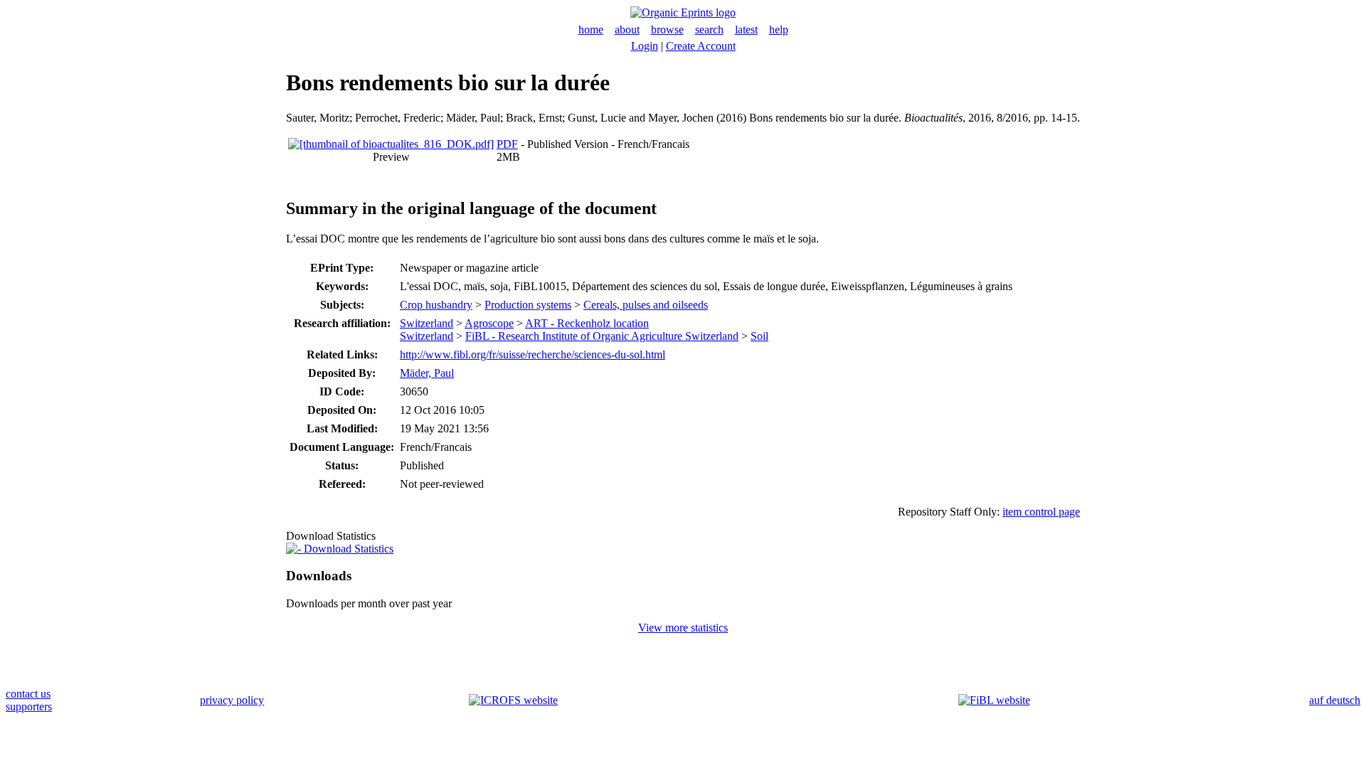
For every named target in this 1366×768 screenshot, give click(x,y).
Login (644, 46)
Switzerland (426, 323)
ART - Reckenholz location (587, 323)
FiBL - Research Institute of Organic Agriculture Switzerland (601, 336)
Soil (759, 336)
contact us (28, 694)
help (778, 29)
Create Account (701, 46)
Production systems (528, 305)
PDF (507, 144)
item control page (1041, 512)
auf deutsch (1334, 700)
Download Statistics (347, 549)
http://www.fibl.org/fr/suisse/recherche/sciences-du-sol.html (532, 354)
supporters (29, 706)
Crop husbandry (436, 305)
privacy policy (232, 700)
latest (746, 29)
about (627, 29)
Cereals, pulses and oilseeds (645, 305)
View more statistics (683, 628)
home (590, 29)
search (709, 29)
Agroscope (489, 323)
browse (667, 29)
